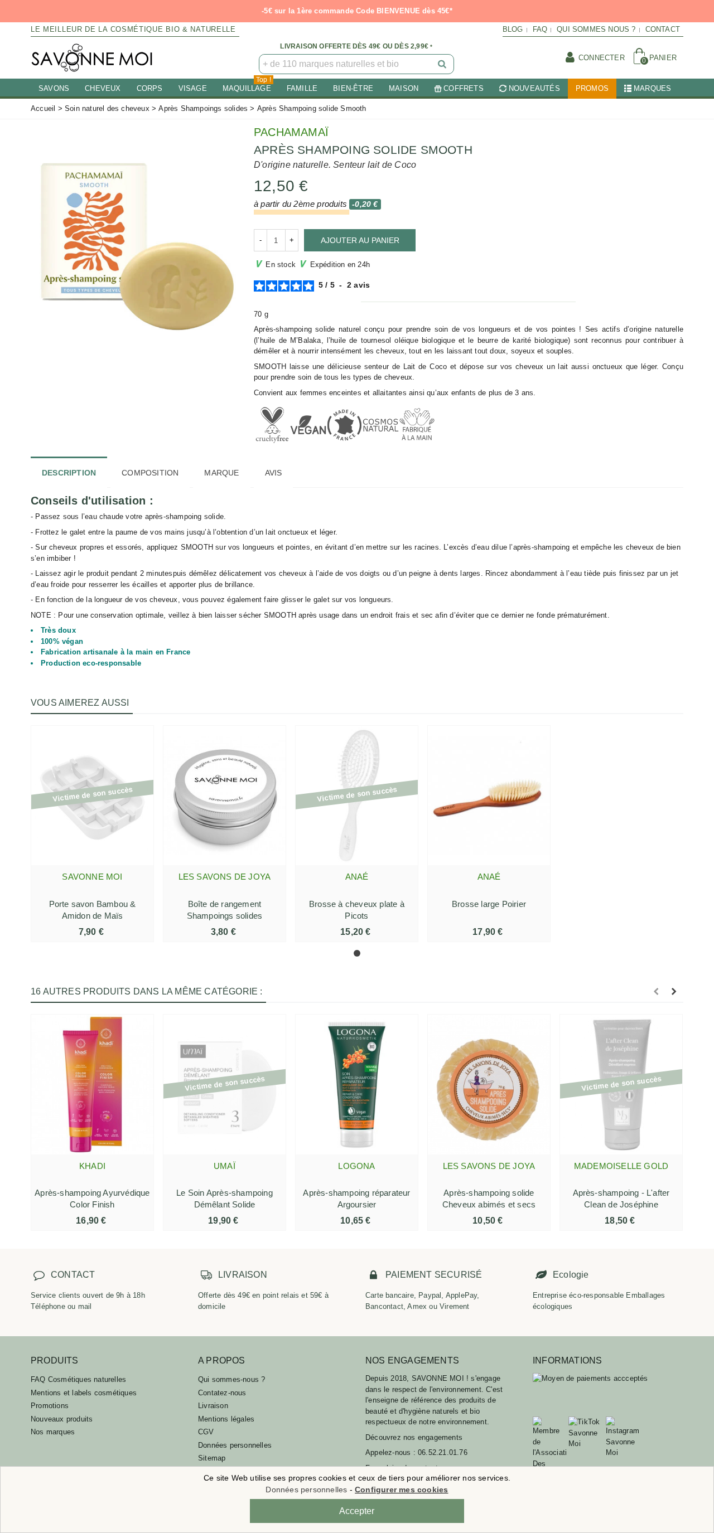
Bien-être (353, 88)
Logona (356, 1166)
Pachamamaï (291, 132)
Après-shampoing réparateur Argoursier (356, 1198)
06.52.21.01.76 (442, 1452)
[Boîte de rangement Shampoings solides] (224, 795)
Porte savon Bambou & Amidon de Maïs (92, 909)
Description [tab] (69, 472)
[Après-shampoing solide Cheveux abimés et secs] (489, 1084)
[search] (443, 64)
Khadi (92, 1166)
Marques (652, 88)
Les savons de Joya (224, 876)
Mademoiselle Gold (621, 1166)
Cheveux (102, 88)
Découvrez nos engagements (413, 1437)
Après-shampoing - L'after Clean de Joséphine (621, 1198)
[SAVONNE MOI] (92, 57)
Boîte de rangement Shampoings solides (225, 909)
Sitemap (211, 1458)
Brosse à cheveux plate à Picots (356, 909)
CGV (206, 1432)
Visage (192, 88)
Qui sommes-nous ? (231, 1379)
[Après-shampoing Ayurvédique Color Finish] (92, 1084)
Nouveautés (534, 88)
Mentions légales (226, 1419)
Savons (53, 88)
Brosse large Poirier (489, 904)
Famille (302, 88)
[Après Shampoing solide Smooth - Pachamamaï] (134, 241)
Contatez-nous (222, 1393)
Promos (592, 88)
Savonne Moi (92, 876)
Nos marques (53, 1432)
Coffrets (463, 88)
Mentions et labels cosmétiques (84, 1393)
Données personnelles (235, 1445)
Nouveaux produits (62, 1419)
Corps (150, 88)
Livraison (213, 1405)
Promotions (50, 1405)
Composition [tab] (150, 472)
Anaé (357, 876)
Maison (403, 88)
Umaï (224, 1166)
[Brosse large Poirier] (489, 795)
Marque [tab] (221, 472)
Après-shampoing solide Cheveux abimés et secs (489, 1198)
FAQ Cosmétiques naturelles (78, 1379)
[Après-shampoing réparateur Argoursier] (357, 1084)
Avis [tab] (273, 472)
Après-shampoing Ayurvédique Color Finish (92, 1198)
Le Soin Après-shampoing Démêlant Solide (224, 1198)
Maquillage (247, 86)
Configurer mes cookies (401, 1489)
